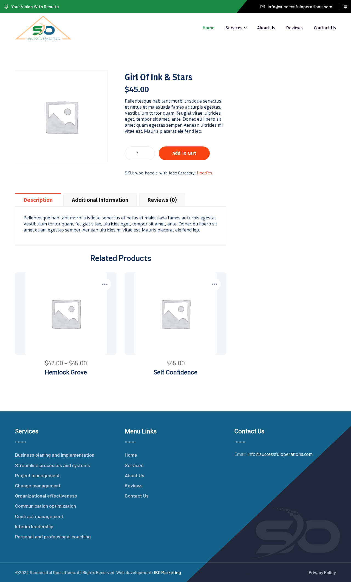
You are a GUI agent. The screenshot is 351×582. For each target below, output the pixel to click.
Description (38, 200)
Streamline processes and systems (52, 465)
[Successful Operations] (43, 27)
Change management (38, 485)
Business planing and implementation (54, 455)
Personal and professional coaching (53, 536)
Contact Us (325, 27)
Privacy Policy (322, 572)
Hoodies (204, 172)
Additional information (100, 200)
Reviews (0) (162, 200)
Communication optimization (45, 506)
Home (208, 27)
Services (233, 27)
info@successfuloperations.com (300, 6)
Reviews (294, 27)
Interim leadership (34, 526)
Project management (37, 475)
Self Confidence (175, 372)
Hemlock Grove (66, 372)
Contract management (39, 516)
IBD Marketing (167, 572)
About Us (266, 27)
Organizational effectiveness (46, 496)
